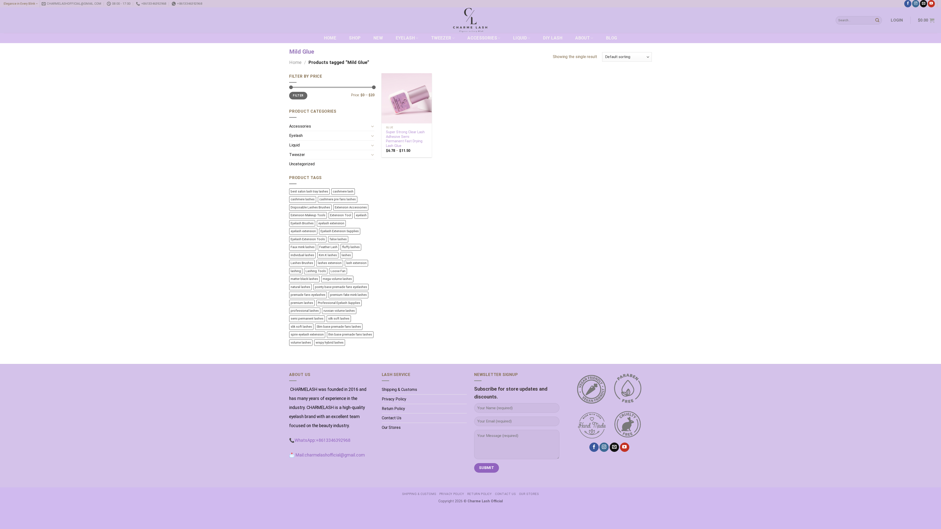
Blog (611, 38)
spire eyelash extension (307, 334)
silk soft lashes (338, 318)
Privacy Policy (394, 399)
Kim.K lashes (328, 255)
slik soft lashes (301, 326)
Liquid (520, 38)
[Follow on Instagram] (915, 3)
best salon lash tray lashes (309, 191)
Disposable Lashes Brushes (310, 207)
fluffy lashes (351, 247)
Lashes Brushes (302, 263)
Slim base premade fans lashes (339, 326)
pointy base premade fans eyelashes (341, 287)
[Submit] (877, 20)
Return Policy (393, 408)
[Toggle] (372, 126)
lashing (296, 271)
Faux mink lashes (303, 247)
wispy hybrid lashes (330, 342)
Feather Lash (328, 247)
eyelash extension (303, 231)
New (378, 38)
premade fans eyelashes (308, 295)
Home (295, 62)
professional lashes (305, 311)
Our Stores (391, 427)
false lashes (338, 239)
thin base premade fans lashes (350, 334)
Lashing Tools (316, 271)
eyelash (361, 215)
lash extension (356, 263)
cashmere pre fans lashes (337, 199)
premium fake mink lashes (348, 295)
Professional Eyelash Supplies (339, 303)
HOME (330, 38)
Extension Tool (340, 215)
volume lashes (301, 342)
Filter (298, 95)
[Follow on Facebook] (907, 3)
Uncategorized (302, 164)
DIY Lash (552, 38)
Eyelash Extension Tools (308, 239)
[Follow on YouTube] (931, 3)
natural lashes (300, 287)
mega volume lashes (337, 279)
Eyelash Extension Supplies (340, 231)
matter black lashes (304, 279)
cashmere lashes (303, 199)
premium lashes (302, 303)
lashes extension (330, 263)
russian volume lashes (339, 311)
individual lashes (302, 255)
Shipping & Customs (399, 389)
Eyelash (405, 38)
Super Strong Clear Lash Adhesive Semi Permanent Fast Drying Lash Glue (405, 139)
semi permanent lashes (307, 318)
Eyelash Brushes (302, 223)
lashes (346, 255)
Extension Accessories (351, 207)
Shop (354, 38)
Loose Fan (338, 271)
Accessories (482, 38)
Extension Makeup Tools (308, 215)
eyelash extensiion (331, 223)
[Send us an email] (923, 3)
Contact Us (391, 418)
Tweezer (441, 38)
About (582, 38)
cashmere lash (343, 191)
